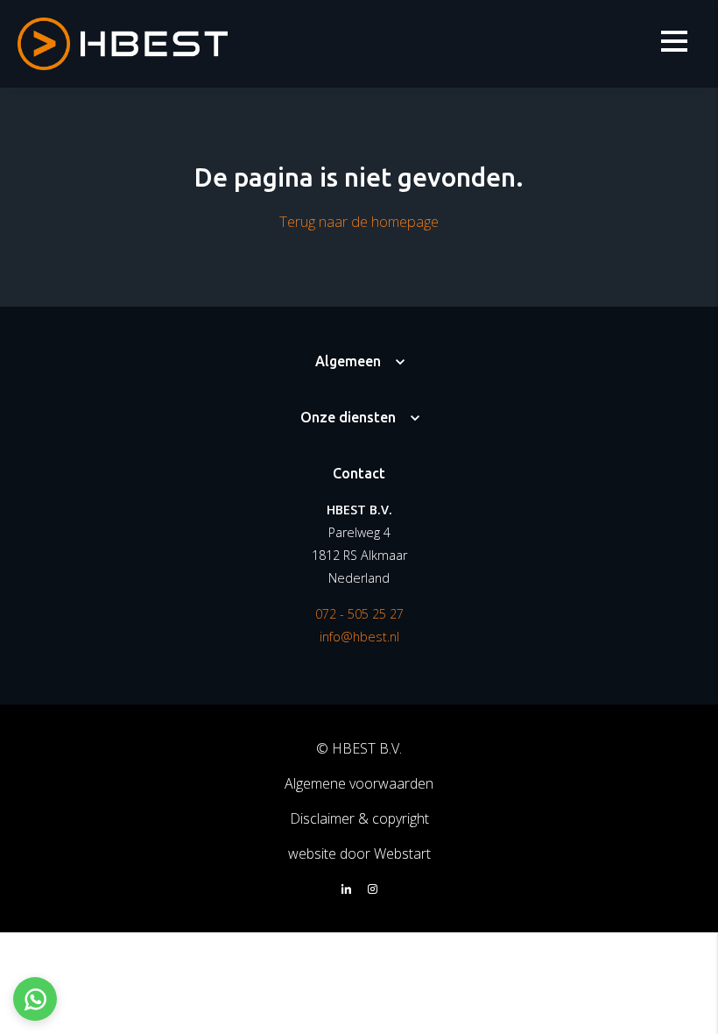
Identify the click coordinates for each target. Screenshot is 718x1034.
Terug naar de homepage (359, 221)
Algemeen (348, 361)
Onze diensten (348, 417)
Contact (359, 473)
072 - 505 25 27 (359, 614)
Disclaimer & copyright (359, 818)
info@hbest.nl (359, 636)
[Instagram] (372, 890)
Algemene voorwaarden (359, 783)
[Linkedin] (346, 890)
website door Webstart (359, 853)
